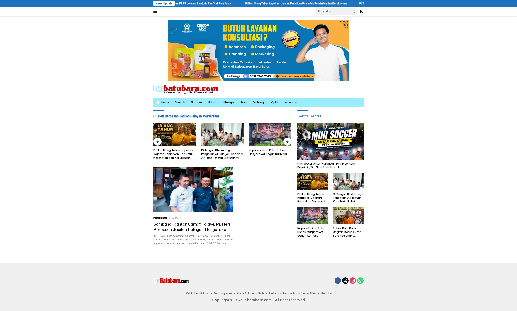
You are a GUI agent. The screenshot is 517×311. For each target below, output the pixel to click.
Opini (274, 102)
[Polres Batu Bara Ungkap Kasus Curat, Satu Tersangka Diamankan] (348, 215)
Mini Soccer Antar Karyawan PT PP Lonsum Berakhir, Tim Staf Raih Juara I (195, 3)
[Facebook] (338, 280)
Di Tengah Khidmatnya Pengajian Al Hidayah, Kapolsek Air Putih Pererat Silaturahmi (222, 153)
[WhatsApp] (360, 280)
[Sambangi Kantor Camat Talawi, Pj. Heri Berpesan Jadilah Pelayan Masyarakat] (193, 189)
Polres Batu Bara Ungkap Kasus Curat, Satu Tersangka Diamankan (347, 232)
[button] (353, 11)
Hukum (212, 102)
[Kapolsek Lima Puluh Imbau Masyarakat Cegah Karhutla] (270, 135)
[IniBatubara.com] (188, 89)
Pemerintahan (160, 217)
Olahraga (259, 102)
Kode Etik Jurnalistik (250, 293)
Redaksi (326, 293)
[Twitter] (345, 280)
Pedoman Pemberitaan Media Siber (293, 293)
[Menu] (156, 11)
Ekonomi (196, 102)
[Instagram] (353, 280)
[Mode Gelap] (361, 11)
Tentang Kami (223, 293)
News (243, 102)
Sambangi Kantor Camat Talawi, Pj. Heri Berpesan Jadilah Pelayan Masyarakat (191, 227)
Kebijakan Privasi (197, 293)
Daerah (180, 102)
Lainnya (289, 102)
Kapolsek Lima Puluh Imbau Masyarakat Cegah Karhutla (268, 152)
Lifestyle (228, 102)
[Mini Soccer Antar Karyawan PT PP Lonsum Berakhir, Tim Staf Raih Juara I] (330, 141)
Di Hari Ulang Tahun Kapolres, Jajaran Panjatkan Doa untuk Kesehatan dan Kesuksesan (302, 3)
